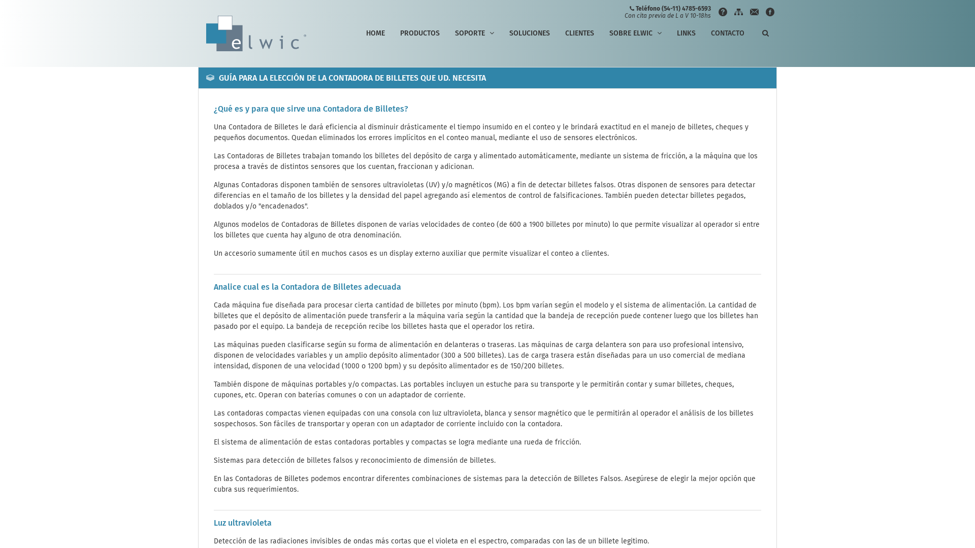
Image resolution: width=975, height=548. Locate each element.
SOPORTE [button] (471, 33)
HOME (375, 33)
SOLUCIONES (529, 33)
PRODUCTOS (420, 33)
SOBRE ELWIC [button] (632, 33)
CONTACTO (727, 33)
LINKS (686, 33)
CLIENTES (579, 33)
